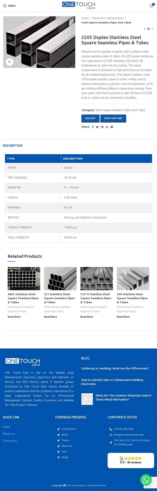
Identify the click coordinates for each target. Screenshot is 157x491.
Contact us (10, 441)
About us (9, 434)
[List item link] (78, 429)
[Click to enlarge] (9, 62)
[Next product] (152, 29)
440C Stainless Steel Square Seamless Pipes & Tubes (23, 298)
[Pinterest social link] (102, 126)
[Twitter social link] (97, 126)
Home (85, 18)
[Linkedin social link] (107, 126)
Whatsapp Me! (113, 118)
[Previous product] (144, 29)
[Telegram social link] (111, 126)
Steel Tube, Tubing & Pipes (108, 18)
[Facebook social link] (93, 126)
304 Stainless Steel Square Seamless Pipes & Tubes (132, 298)
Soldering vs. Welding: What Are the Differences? (114, 368)
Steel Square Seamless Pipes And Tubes (106, 23)
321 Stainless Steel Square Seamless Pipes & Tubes (59, 298)
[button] (131, 460)
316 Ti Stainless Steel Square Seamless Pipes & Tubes (95, 298)
